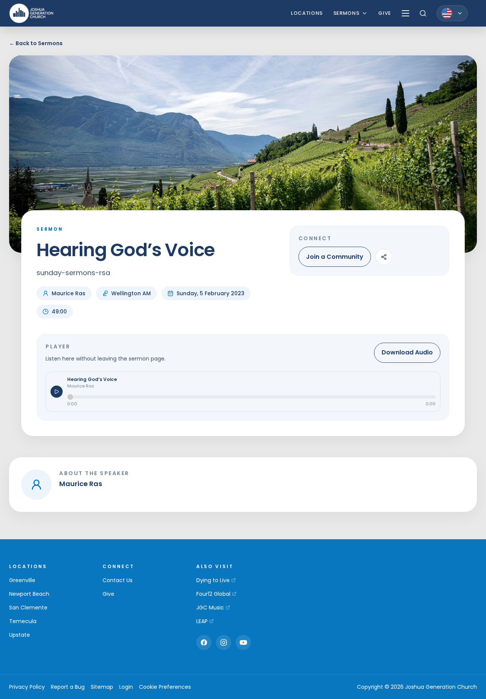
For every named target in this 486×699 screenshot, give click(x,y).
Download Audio (407, 352)
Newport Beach (29, 594)
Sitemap (102, 687)
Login (126, 687)
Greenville (22, 580)
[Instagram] (223, 642)
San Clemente (28, 607)
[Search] (423, 13)
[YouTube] (243, 642)
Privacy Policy (27, 687)
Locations (307, 13)
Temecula (22, 621)
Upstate (19, 635)
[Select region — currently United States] (452, 13)
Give (384, 13)
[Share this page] (384, 257)
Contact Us (118, 580)
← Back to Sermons (36, 43)
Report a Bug (68, 687)
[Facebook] (203, 642)
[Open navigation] (405, 13)
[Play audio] (56, 392)
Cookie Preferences (165, 687)
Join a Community (334, 256)
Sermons (346, 13)
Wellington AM (131, 293)
